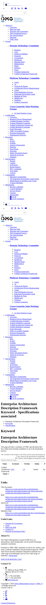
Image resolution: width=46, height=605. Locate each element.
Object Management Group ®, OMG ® (28, 584)
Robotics (17, 68)
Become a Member (16, 187)
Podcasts (13, 147)
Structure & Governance (14, 523)
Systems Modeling (16, 183)
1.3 (24, 469)
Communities (10, 175)
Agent (16, 82)
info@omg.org (13, 580)
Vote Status (14, 171)
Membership (9, 185)
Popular (12, 161)
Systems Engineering (21, 72)
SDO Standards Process (18, 33)
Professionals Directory (18, 135)
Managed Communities (18, 177)
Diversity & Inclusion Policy (15, 531)
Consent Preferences (8, 603)
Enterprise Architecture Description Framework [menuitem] (22, 421)
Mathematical (19, 64)
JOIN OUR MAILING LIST (11, 559)
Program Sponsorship (17, 133)
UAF (12, 469)
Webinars (13, 157)
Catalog (12, 163)
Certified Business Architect (19, 121)
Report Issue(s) (15, 167)
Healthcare (18, 60)
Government (18, 58)
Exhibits (13, 143)
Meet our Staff (15, 29)
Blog (11, 139)
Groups (8, 41)
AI (15, 84)
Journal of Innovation (17, 145)
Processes (13, 151)
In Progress (14, 165)
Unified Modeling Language (20, 127)
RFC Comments (15, 169)
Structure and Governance (19, 31)
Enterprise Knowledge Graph (24, 94)
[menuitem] (25, 424)
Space (16, 70)
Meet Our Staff (10, 527)
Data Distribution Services (23, 92)
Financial (17, 56)
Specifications (10, 159)
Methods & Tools (20, 96)
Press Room (14, 149)
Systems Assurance (21, 102)
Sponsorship (14, 195)
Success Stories (15, 191)
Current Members (16, 189)
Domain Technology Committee (24, 46)
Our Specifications (16, 35)
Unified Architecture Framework (25, 74)
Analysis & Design (21, 86)
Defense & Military (21, 54)
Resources (9, 137)
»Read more (12, 556)
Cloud (16, 90)
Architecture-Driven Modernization (26, 88)
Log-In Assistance (17, 199)
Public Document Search (18, 153)
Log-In (13, 197)
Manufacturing (19, 62)
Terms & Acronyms (17, 155)
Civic (16, 52)
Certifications (10, 115)
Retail (16, 66)
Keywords (9, 423)
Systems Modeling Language (20, 123)
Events (12, 141)
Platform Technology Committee (25, 78)
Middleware (18, 98)
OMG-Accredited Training (19, 131)
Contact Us (9, 529)
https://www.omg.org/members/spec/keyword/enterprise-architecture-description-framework (25, 514)
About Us (8, 25)
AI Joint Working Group (23, 113)
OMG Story (14, 39)
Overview (13, 27)
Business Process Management (20, 119)
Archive (13, 173)
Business (17, 50)
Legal (7, 525)
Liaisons (13, 193)
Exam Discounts (15, 129)
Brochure (13, 37)
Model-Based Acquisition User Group (23, 181)
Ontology (17, 100)
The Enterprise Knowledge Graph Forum (24, 179)
